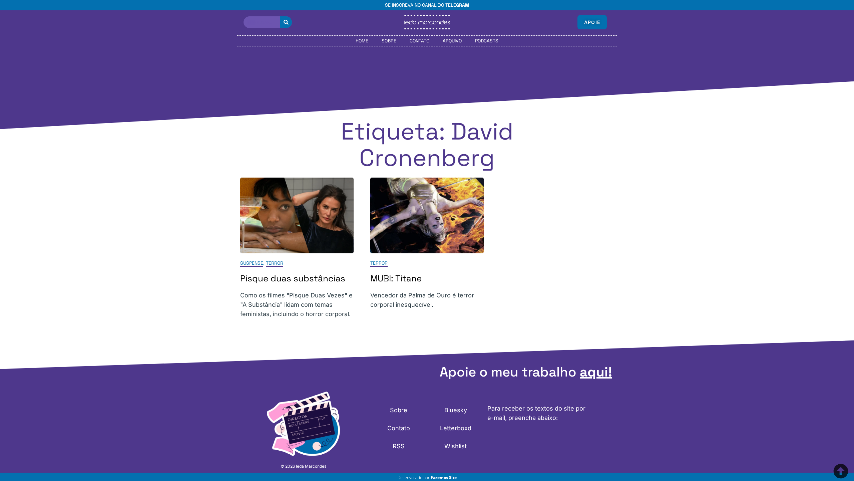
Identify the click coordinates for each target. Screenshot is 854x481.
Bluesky (455, 410)
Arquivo (452, 41)
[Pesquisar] (286, 22)
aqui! (596, 372)
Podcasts (486, 41)
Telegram (457, 5)
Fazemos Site (444, 477)
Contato (419, 41)
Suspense (251, 263)
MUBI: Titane (396, 278)
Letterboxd (455, 428)
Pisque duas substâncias (292, 278)
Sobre (389, 41)
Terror (274, 263)
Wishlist (455, 446)
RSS (399, 446)
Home (362, 41)
